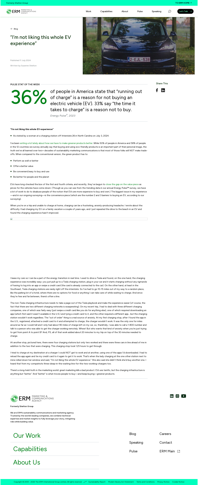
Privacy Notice (163, 482)
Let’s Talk (183, 11)
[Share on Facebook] (157, 90)
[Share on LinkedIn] (163, 90)
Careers (165, 434)
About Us (26, 462)
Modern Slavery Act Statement (121, 482)
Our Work (26, 435)
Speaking (156, 11)
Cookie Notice (178, 482)
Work (88, 11)
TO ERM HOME (182, 3)
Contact (166, 442)
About (125, 11)
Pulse (140, 11)
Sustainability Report (96, 482)
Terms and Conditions (145, 482)
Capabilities (106, 11)
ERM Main (168, 451)
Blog (16, 29)
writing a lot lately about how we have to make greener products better (56, 143)
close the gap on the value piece (122, 184)
